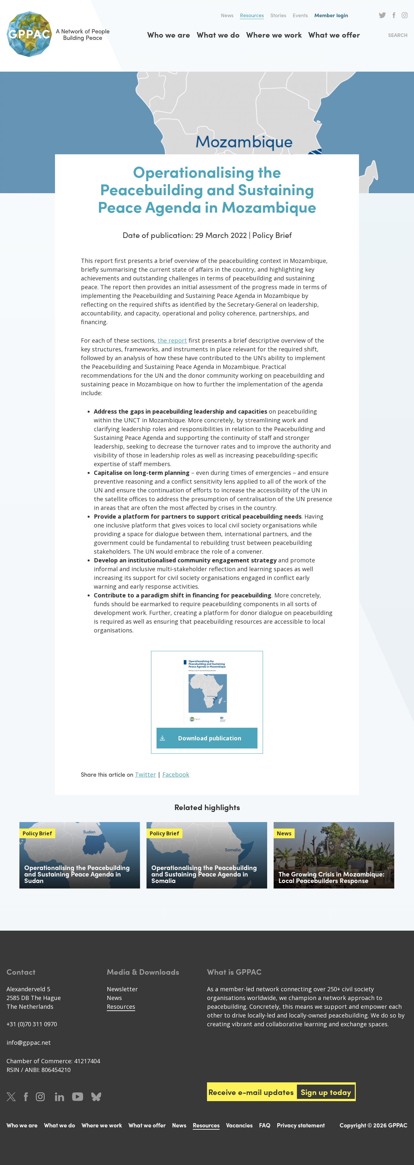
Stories (278, 15)
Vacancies (239, 1125)
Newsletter (122, 989)
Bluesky (96, 1096)
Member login (331, 15)
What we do (218, 34)
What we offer (334, 34)
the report (172, 340)
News (227, 15)
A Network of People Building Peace (83, 34)
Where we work (274, 34)
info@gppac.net (28, 1042)
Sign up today (326, 1091)
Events (300, 15)
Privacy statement (301, 1125)
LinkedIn (59, 1096)
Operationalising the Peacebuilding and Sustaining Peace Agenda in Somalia (204, 874)
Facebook (394, 15)
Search (398, 35)
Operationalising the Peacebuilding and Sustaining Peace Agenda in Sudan (77, 874)
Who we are (168, 34)
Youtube (77, 1096)
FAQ (264, 1125)
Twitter (382, 15)
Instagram (405, 15)
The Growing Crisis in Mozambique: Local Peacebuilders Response (331, 877)
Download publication (209, 738)
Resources (252, 15)
